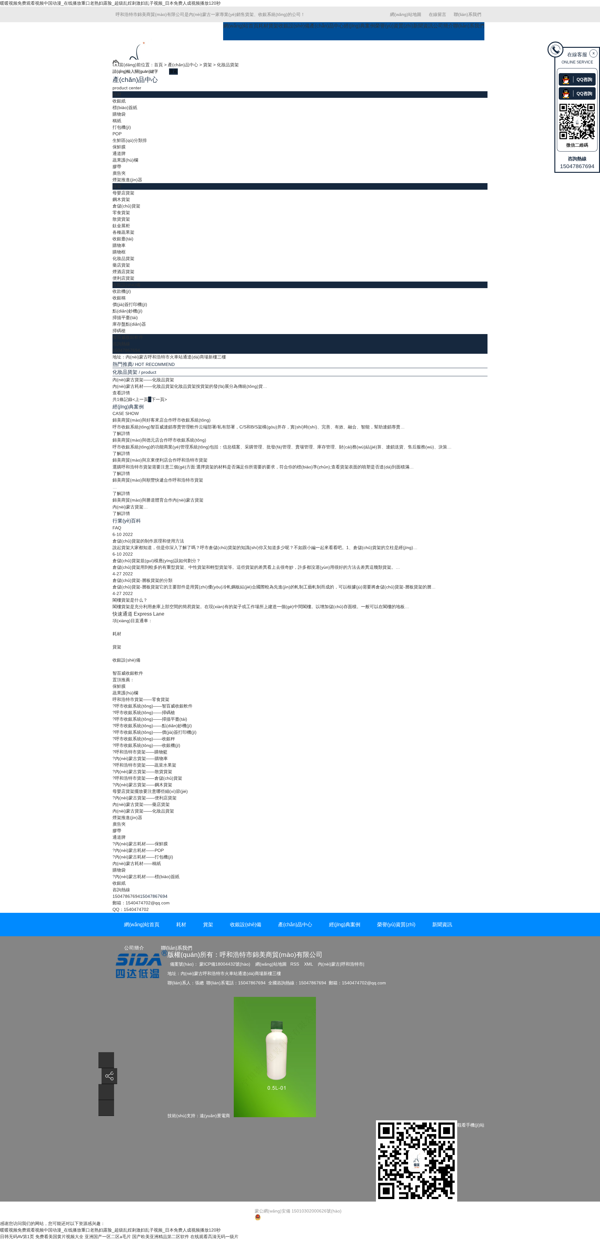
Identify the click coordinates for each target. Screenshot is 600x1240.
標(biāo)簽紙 (124, 107)
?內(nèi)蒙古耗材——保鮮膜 (140, 843)
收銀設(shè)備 (294, 25)
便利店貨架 (123, 278)
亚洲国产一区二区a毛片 (108, 1236)
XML (309, 964)
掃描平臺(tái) (125, 317)
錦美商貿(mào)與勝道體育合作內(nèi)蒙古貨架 (157, 500)
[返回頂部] (106, 1060)
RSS (295, 964)
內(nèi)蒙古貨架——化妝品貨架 (143, 379)
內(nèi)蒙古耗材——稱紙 (136, 863)
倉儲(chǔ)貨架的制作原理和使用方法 (148, 540)
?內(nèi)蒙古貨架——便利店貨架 (144, 797)
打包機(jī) (121, 127)
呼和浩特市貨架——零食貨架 (140, 699)
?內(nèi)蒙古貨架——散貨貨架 (142, 771)
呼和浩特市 (352, 964)
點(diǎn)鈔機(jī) (127, 310)
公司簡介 (443, 25)
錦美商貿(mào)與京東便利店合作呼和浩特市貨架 (160, 460)
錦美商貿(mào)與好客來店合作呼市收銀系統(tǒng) (161, 420)
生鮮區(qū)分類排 (129, 140)
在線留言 (437, 14)
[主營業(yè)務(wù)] (106, 1108)
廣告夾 (119, 173)
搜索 (173, 71)
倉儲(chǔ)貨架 (126, 205)
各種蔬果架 (123, 232)
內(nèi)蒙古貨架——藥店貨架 (141, 804)
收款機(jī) (121, 291)
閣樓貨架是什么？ (130, 600)
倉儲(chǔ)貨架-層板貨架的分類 (142, 580)
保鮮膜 (119, 146)
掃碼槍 (119, 330)
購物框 (119, 251)
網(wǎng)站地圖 (405, 14)
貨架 (273, 25)
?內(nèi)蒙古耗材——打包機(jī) (142, 856)
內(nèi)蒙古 (329, 964)
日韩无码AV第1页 (17, 1236)
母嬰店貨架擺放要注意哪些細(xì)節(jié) (150, 791)
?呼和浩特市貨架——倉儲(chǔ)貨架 (147, 778)
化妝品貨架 (228, 64)
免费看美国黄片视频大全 (59, 1236)
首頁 (158, 64)
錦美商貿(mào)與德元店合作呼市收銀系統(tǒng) (159, 440)
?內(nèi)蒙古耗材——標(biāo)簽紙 (145, 876)
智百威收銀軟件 (127, 337)
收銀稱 (119, 297)
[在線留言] (106, 1092)
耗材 (263, 25)
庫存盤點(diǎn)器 (129, 324)
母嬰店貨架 (123, 192)
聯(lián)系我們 (467, 14)
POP (117, 133)
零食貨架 (121, 212)
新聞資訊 (423, 25)
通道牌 (119, 153)
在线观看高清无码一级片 (214, 1236)
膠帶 (116, 166)
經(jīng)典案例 (359, 25)
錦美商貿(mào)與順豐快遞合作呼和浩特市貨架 (157, 480)
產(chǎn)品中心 (327, 25)
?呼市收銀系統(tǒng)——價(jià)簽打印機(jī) (154, 732)
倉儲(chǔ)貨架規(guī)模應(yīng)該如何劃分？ (156, 560)
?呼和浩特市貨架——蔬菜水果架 (144, 765)
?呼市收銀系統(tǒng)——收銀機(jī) (146, 745)
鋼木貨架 (121, 199)
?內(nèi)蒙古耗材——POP (138, 850)
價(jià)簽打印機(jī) (129, 304)
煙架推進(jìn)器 (127, 179)
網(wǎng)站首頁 (240, 25)
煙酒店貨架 (123, 271)
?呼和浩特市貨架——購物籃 (140, 751)
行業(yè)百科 (126, 520)
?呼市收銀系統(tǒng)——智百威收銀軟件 (152, 705)
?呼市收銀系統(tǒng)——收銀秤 (143, 738)
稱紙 (116, 120)
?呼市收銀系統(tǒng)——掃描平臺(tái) (149, 719)
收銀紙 (119, 100)
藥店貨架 (121, 265)
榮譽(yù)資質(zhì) (394, 25)
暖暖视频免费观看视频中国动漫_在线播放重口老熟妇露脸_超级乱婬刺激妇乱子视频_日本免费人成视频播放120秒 (110, 3)
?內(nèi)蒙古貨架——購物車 (140, 758)
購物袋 (119, 114)
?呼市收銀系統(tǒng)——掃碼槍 (143, 712)
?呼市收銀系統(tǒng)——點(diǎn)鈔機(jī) (152, 725)
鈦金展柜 (121, 225)
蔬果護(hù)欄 (125, 160)
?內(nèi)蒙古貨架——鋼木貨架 (142, 784)
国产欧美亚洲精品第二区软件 (160, 1236)
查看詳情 (121, 392)
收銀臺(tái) (122, 238)
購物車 (119, 245)
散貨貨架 (121, 219)
